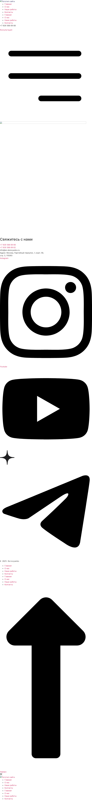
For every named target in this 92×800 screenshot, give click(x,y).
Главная (8, 4)
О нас (6, 7)
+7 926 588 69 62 (8, 247)
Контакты (8, 12)
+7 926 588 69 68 (8, 245)
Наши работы (10, 9)
